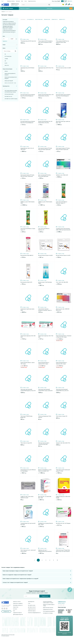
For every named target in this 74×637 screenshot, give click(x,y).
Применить (5, 41)
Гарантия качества (32, 1)
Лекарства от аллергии (7, 28)
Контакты (18, 1)
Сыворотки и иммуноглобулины (9, 23)
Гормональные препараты (8, 21)
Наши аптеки (49, 8)
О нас (25, 1)
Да (62, 1)
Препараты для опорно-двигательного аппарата (8, 27)
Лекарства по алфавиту (25, 8)
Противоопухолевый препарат (9, 24)
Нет (65, 1)
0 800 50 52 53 (15, 4)
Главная (3, 11)
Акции (71, 8)
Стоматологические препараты (9, 30)
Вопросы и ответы (11, 1)
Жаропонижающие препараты (9, 31)
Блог (22, 1)
